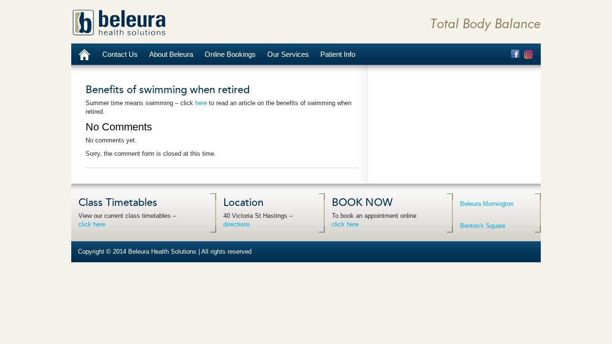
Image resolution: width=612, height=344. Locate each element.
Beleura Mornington (487, 203)
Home (84, 54)
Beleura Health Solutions (119, 23)
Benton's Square (482, 225)
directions (236, 224)
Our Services (288, 54)
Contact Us (120, 54)
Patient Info (337, 54)
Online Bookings (230, 54)
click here (91, 224)
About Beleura (171, 54)
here (201, 103)
